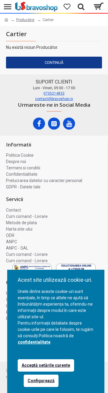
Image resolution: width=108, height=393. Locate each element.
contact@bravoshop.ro (54, 99)
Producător (25, 20)
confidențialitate (34, 342)
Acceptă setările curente (46, 365)
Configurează (41, 380)
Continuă (54, 62)
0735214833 (54, 93)
